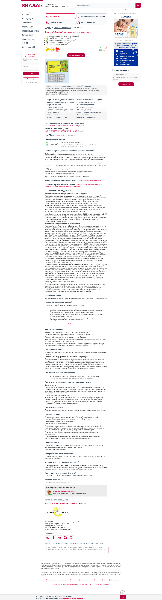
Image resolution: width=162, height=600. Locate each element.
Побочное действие (85, 107)
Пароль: (25, 66)
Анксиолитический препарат (90, 180)
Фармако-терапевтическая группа (60, 102)
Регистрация (31, 79)
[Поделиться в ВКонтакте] (47, 537)
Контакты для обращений (87, 117)
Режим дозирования (55, 107)
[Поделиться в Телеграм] (59, 537)
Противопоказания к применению (60, 110)
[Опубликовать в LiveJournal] (65, 537)
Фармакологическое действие (89, 102)
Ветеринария (27, 35)
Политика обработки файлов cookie (106, 580)
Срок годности (83, 115)
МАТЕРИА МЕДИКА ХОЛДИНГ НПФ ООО (61, 131)
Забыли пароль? (31, 82)
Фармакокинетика (54, 105)
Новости (25, 15)
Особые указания (84, 110)
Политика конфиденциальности (81, 580)
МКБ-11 (24, 43)
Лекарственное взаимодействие (90, 112)
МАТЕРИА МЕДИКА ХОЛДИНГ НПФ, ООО (61, 126)
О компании (26, 23)
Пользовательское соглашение (56, 580)
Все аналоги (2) (126, 84)
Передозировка (53, 112)
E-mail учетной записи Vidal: (30, 60)
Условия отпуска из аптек (57, 117)
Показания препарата (86, 105)
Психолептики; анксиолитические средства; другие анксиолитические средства (73, 185)
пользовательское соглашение (71, 598)
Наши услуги (27, 19)
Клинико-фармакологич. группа (89, 100)
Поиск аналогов (77, 55)
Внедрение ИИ (28, 47)
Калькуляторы (27, 39)
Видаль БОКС (27, 27)
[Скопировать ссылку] (71, 537)
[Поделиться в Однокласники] (53, 537)
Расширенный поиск (133, 10)
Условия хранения (54, 115)
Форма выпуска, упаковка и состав (60, 100)
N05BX (56, 135)
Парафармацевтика (30, 31)
